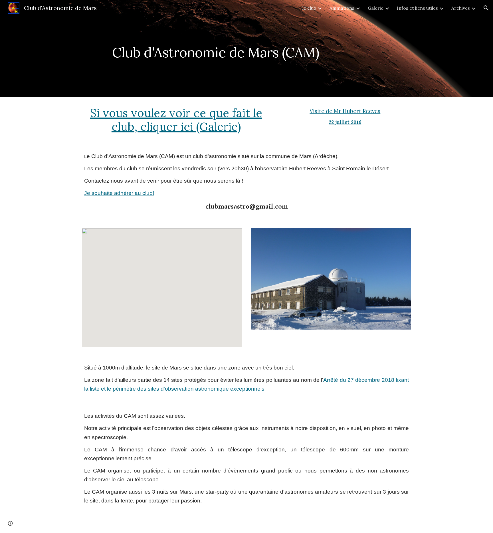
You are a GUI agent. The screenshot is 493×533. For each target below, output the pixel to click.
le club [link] (309, 8)
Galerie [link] (375, 8)
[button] (486, 8)
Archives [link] (460, 8)
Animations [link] (342, 8)
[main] (232, 48)
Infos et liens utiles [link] (417, 8)
